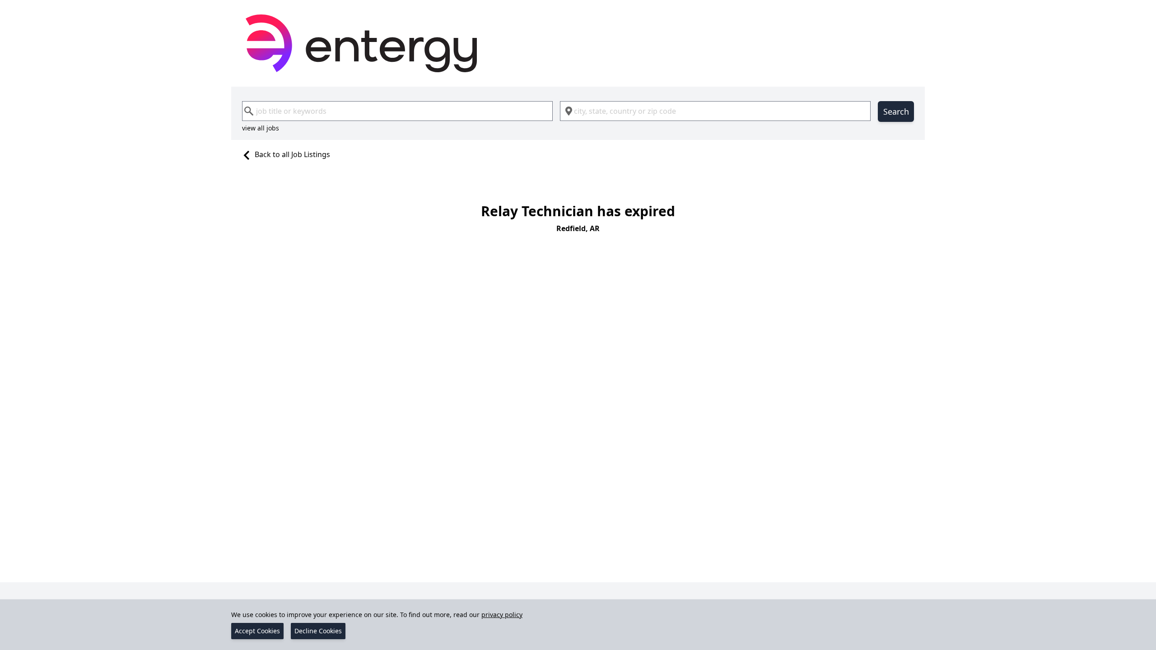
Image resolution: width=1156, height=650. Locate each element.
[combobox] (397, 111)
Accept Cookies (257, 631)
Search (896, 111)
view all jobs (260, 128)
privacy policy (501, 614)
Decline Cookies (318, 631)
